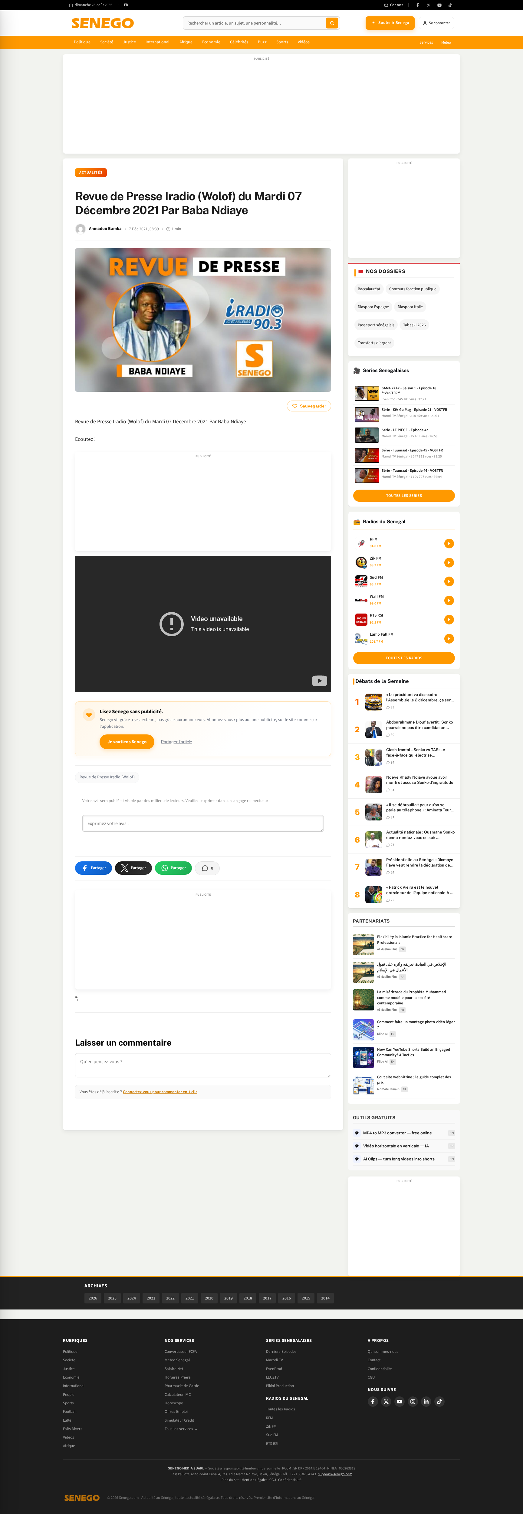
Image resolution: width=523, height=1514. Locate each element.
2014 (325, 1298)
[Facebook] (417, 5)
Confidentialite (380, 1369)
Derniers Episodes (281, 1351)
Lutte (67, 1420)
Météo (446, 42)
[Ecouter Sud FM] (449, 581)
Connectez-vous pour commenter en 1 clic (160, 1092)
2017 (267, 1298)
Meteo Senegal (177, 1360)
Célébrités (239, 42)
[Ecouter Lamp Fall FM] (449, 639)
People (68, 1394)
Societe (69, 1360)
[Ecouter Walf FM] (449, 600)
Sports (282, 42)
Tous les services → (181, 1429)
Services (426, 42)
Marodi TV (274, 1360)
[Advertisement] (261, 107)
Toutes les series (404, 495)
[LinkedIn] (426, 1401)
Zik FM (271, 1426)
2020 (209, 1298)
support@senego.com (335, 1474)
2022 (170, 1298)
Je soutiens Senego (126, 742)
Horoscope (174, 1403)
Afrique (186, 42)
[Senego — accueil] (104, 23)
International (158, 42)
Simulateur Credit (179, 1420)
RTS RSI (272, 1443)
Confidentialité (289, 1479)
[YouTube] (439, 5)
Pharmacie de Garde (182, 1386)
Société (106, 42)
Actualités (91, 172)
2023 (151, 1298)
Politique (82, 42)
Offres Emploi (176, 1411)
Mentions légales (254, 1479)
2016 (286, 1298)
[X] (386, 1401)
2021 (190, 1298)
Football (69, 1411)
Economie (71, 1377)
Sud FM (272, 1435)
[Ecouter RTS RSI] (449, 619)
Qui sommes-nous (383, 1351)
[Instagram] (413, 1401)
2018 (248, 1298)
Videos (68, 1437)
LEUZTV (272, 1377)
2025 (112, 1298)
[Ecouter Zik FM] (449, 562)
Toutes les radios (404, 658)
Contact (374, 1360)
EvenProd (274, 1369)
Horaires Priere (178, 1377)
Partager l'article (176, 742)
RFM (269, 1418)
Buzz (262, 42)
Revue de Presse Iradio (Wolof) (107, 777)
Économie (211, 42)
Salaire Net (174, 1369)
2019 (228, 1298)
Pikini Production (280, 1386)
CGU (371, 1377)
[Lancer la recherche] (332, 23)
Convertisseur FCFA (181, 1351)
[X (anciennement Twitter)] (428, 5)
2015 (306, 1298)
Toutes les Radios (280, 1409)
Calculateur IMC (178, 1394)
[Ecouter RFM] (449, 543)
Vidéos (304, 42)
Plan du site (230, 1479)
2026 (93, 1298)
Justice (129, 42)
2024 (131, 1298)
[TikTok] (450, 5)
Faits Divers (72, 1429)
